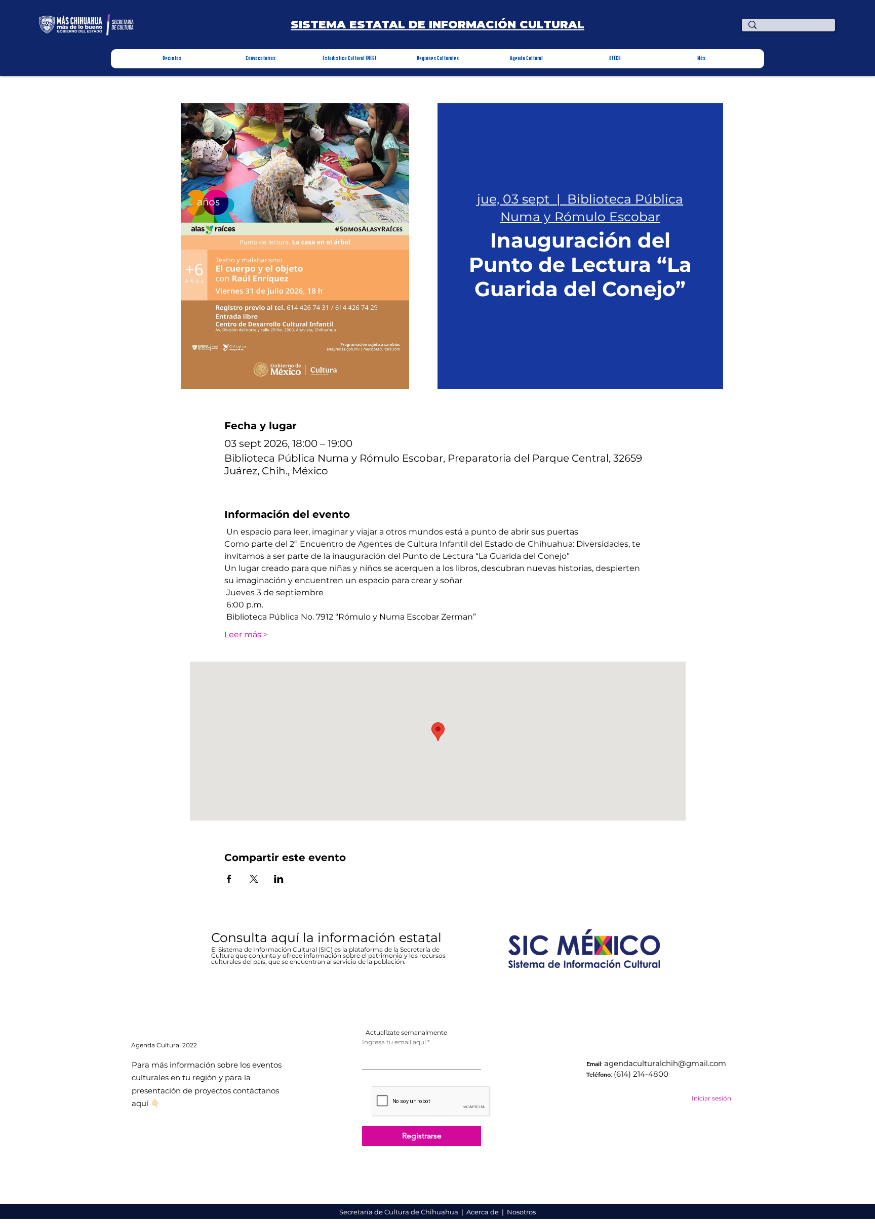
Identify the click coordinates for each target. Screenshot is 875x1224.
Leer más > (246, 634)
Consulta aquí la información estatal (328, 937)
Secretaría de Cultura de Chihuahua (399, 1212)
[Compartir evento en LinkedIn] (279, 879)
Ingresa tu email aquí (394, 1042)
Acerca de (483, 1212)
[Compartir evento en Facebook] (229, 879)
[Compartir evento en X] (254, 879)
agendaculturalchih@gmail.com (665, 1063)
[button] (172, 58)
